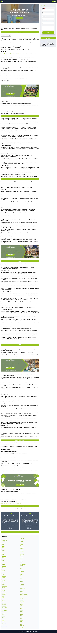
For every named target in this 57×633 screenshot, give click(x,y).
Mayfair (3, 617)
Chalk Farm (22, 538)
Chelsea (3, 624)
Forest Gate (3, 564)
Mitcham (21, 557)
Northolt (21, 614)
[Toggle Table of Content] (9, 35)
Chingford (21, 541)
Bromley (3, 561)
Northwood (22, 625)
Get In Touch (48, 38)
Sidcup (3, 560)
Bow (2, 573)
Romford (3, 601)
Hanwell (21, 604)
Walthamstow (4, 594)
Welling (17, 503)
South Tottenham (4, 610)
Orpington (3, 600)
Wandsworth (22, 554)
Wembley (21, 592)
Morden (21, 568)
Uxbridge (21, 627)
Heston (21, 615)
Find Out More (20, 261)
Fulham (21, 561)
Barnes (21, 575)
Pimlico (3, 614)
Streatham (3, 620)
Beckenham (3, 590)
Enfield (21, 572)
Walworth (3, 584)
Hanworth (21, 617)
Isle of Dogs (3, 553)
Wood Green (22, 547)
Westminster (4, 604)
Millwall (3, 554)
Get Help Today (19, 179)
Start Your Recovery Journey (19, 440)
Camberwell (3, 591)
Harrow (21, 608)
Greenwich (3, 550)
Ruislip (21, 624)
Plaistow (3, 547)
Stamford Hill (4, 603)
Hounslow (21, 611)
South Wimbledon (23, 565)
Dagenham (3, 574)
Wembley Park (22, 588)
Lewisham (3, 557)
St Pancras (3, 611)
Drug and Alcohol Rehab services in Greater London (12, 53)
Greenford (21, 607)
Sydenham (3, 587)
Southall (21, 612)
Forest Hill (3, 581)
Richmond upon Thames (24, 594)
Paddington (22, 545)
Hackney (3, 583)
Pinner (21, 618)
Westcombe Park (8, 503)
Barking (3, 551)
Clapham (3, 613)
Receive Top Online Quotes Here (20, 506)
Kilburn (21, 558)
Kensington (22, 551)
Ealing (21, 602)
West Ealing (22, 597)
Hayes (21, 621)
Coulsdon (21, 582)
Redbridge (3, 580)
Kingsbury (21, 585)
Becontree (3, 570)
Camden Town (4, 621)
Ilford (2, 567)
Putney (21, 567)
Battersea (21, 544)
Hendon (21, 581)
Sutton (21, 578)
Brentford (21, 591)
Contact (54, 1)
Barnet (21, 587)
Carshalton (22, 571)
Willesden (21, 574)
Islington (3, 597)
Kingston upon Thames (23, 595)
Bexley (3, 571)
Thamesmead (14, 503)
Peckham (3, 577)
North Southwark (4, 593)
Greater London (3, 503)
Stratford (3, 563)
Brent (21, 577)
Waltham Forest (4, 607)
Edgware (21, 598)
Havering (21, 542)
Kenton (21, 605)
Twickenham (22, 601)
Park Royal (22, 584)
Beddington (22, 555)
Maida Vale (22, 552)
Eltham (20, 503)
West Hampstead (23, 564)
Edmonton (21, 548)
